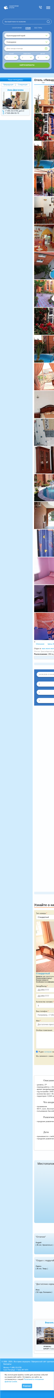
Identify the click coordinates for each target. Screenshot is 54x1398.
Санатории (17, 28)
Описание (40, 644)
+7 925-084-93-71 (12, 113)
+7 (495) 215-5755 (15, 1367)
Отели (28, 28)
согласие (48, 1052)
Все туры (38, 28)
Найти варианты (27, 65)
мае (43, 648)
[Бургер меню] (48, 8)
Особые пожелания (44, 1030)
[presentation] (34, 642)
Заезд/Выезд (42, 986)
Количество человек (45, 1002)
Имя (38, 1021)
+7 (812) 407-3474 (22, 1370)
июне (48, 648)
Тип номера (41, 913)
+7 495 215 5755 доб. (13, 111)
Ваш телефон (42, 1011)
